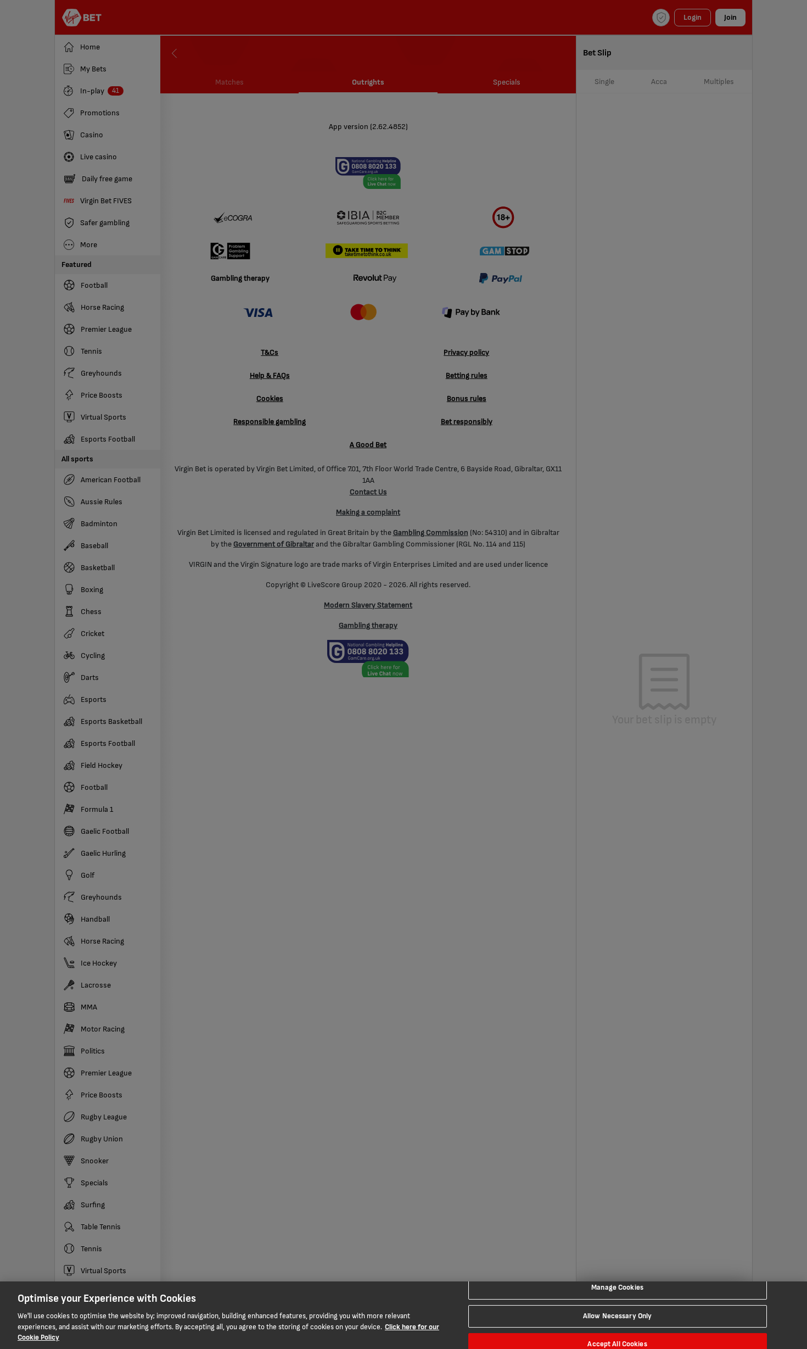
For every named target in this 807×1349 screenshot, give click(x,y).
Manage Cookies (617, 1287)
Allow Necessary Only (617, 1316)
